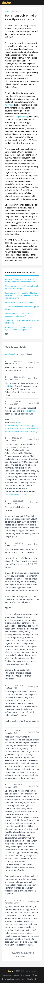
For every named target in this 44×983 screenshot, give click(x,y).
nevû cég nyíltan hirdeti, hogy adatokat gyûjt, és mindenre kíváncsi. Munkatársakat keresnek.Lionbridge (22, 428)
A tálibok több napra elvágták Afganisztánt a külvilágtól (22, 321)
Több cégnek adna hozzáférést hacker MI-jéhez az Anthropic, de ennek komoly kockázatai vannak (21, 295)
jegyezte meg (22, 116)
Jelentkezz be (11, 354)
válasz (30, 362)
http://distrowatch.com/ (16, 494)
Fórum (34, 975)
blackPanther (29, 411)
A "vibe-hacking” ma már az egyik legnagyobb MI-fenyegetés (18, 328)
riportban (9, 105)
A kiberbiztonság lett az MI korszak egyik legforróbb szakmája (21, 287)
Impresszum (25, 975)
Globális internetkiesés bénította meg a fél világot (22, 308)
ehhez (18, 422)
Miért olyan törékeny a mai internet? (19, 302)
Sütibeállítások (31, 979)
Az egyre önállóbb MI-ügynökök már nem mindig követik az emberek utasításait (21, 280)
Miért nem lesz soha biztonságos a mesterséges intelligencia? (19, 314)
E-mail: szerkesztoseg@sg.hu (13, 979)
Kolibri (8, 386)
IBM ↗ (7, 334)
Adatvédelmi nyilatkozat (10, 975)
